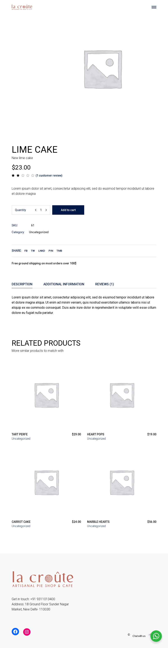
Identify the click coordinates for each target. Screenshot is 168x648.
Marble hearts (98, 521)
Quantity (20, 210)
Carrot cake (21, 521)
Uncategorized (39, 232)
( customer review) (49, 175)
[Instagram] (27, 632)
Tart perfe (20, 434)
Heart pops (95, 434)
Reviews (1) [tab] (104, 284)
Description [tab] (22, 284)
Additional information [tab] (63, 284)
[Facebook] (15, 631)
